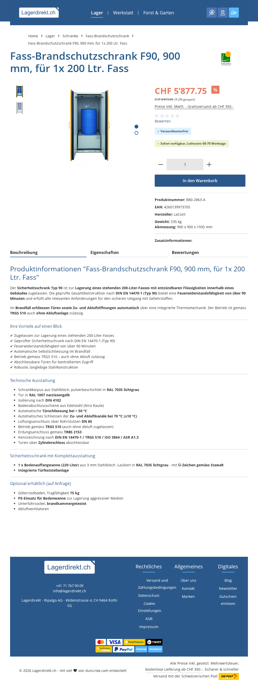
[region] (77, 125)
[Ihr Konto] (223, 13)
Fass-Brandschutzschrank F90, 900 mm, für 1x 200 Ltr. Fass (77, 43)
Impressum (148, 626)
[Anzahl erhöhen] (209, 164)
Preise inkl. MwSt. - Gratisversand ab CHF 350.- (194, 106)
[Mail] (6, 445)
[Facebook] (6, 415)
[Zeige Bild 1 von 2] (136, 126)
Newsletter (228, 588)
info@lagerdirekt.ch (69, 591)
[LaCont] (226, 62)
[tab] (48, 252)
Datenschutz (148, 595)
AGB (148, 618)
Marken (188, 596)
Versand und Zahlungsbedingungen (157, 584)
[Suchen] (212, 13)
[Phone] (6, 435)
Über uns (188, 580)
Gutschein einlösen (228, 600)
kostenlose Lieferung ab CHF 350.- (174, 669)
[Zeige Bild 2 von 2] (136, 133)
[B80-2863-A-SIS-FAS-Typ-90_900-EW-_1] (89, 125)
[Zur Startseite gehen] (39, 13)
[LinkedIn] (6, 425)
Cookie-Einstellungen (149, 607)
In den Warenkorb (200, 180)
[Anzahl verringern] (161, 164)
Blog (228, 580)
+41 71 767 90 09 (69, 585)
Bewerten (163, 121)
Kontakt (188, 588)
